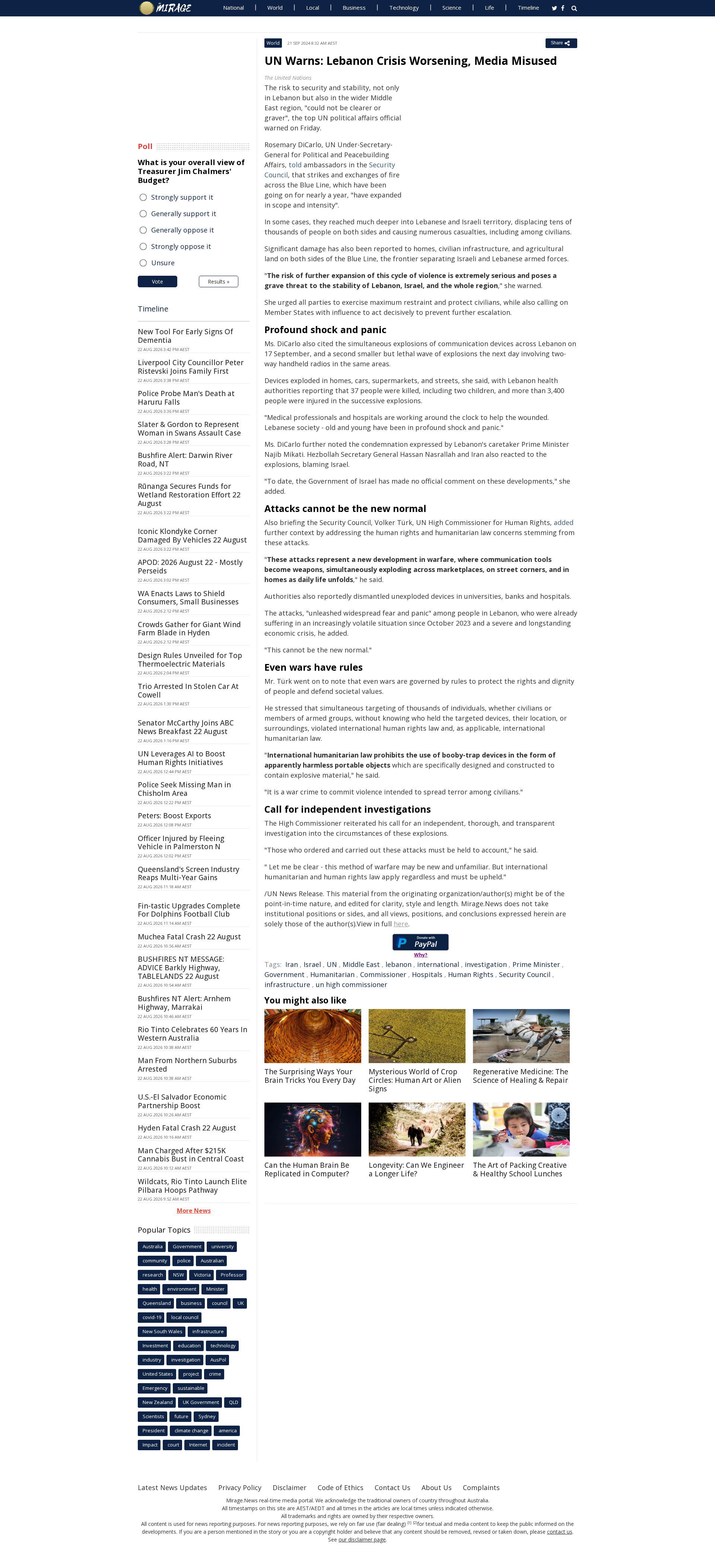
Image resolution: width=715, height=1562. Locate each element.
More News (194, 1211)
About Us (437, 1487)
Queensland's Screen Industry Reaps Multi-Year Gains (188, 873)
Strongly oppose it (181, 246)
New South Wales (162, 1331)
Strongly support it (182, 197)
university (223, 1246)
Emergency (155, 1388)
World (275, 7)
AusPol (218, 1359)
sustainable (191, 1388)
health (150, 1289)
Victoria (202, 1274)
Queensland (157, 1303)
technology (223, 1345)
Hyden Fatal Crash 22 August (187, 1128)
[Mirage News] (169, 8)
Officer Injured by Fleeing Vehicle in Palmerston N (181, 843)
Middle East (361, 964)
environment (181, 1289)
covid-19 (152, 1317)
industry (152, 1359)
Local (312, 7)
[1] (409, 1523)
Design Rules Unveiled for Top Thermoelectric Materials (190, 660)
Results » (218, 281)
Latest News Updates (172, 1487)
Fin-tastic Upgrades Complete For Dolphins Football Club (189, 910)
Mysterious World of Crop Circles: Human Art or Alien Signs (415, 1080)
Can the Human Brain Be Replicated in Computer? (306, 1169)
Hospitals (427, 974)
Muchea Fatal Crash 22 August (189, 937)
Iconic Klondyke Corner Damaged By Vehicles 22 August (192, 536)
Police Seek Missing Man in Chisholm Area (184, 789)
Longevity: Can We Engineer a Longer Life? (416, 1169)
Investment (155, 1345)
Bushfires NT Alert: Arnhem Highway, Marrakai (184, 1003)
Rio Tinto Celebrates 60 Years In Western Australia (192, 1034)
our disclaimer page (362, 1539)
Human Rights (470, 974)
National (233, 7)
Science (451, 7)
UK (241, 1303)
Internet (198, 1444)
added (563, 522)
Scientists (153, 1416)
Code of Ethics (340, 1487)
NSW (178, 1274)
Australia (153, 1246)
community (155, 1260)
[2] (415, 1523)
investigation (486, 964)
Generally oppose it (182, 229)
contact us (559, 1531)
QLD (233, 1402)
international (438, 964)
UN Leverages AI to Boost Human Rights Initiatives (181, 758)
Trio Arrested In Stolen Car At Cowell (188, 691)
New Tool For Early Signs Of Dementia (185, 336)
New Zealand (158, 1402)
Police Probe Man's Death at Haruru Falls (186, 398)
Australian (212, 1260)
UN (332, 964)
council (220, 1303)
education (189, 1345)
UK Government (201, 1402)
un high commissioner (351, 984)
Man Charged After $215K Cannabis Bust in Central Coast (191, 1155)
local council (184, 1317)
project (191, 1373)
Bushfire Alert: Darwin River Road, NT (185, 459)
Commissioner (383, 974)
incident (226, 1444)
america (228, 1430)
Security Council (524, 974)
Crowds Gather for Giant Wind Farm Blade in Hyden (189, 629)
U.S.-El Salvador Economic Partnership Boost (182, 1101)
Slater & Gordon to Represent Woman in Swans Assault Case (189, 429)
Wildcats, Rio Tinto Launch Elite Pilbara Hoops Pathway (192, 1186)
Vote (157, 281)
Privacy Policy (239, 1487)
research (153, 1274)
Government (284, 974)
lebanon (398, 964)
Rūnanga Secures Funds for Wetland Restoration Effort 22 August (189, 494)
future (181, 1416)
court (173, 1444)
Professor (232, 1274)
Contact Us (392, 1487)
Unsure (163, 262)
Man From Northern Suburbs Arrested (187, 1065)
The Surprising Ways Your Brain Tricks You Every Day (310, 1076)
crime (215, 1373)
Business (354, 7)
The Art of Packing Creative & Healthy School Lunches (520, 1169)
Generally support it (183, 213)
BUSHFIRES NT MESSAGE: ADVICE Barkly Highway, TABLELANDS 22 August (181, 967)
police (184, 1260)
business (191, 1303)
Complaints (481, 1487)
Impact (150, 1444)
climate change (192, 1430)
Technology (404, 7)
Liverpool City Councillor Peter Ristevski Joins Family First (191, 367)
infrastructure (287, 984)
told (295, 164)
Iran (291, 964)
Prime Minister (536, 964)
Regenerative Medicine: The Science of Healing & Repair (520, 1076)
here (401, 923)
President (154, 1430)
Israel (312, 964)
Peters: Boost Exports (174, 815)
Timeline (528, 7)
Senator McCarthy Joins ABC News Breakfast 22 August (186, 727)
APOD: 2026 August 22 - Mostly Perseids (190, 566)
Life (489, 7)
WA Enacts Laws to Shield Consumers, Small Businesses (188, 598)
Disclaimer (289, 1487)
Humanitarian (332, 974)
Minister (215, 1289)
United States (158, 1373)
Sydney (207, 1416)
